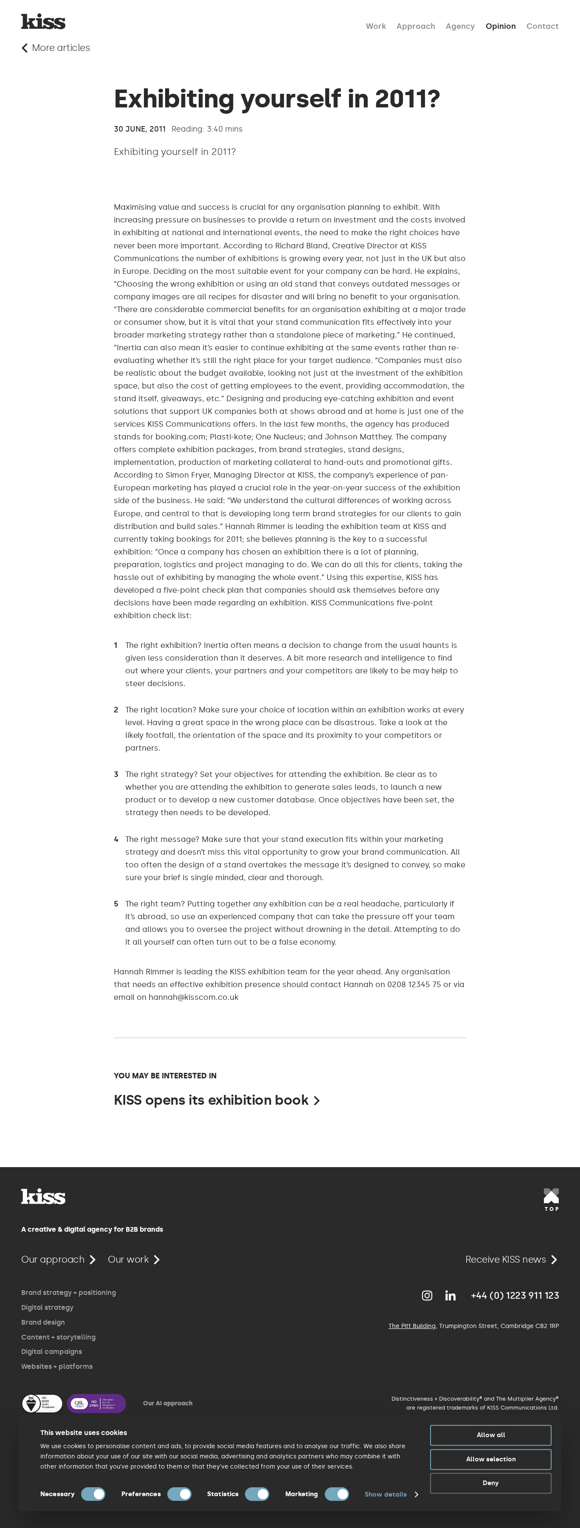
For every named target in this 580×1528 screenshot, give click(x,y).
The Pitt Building (412, 1326)
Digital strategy (47, 1307)
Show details (386, 1494)
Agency (460, 25)
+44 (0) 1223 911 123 (515, 1295)
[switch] (179, 1494)
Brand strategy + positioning (68, 1293)
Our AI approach (167, 1403)
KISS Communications (43, 21)
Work (376, 25)
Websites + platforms (57, 1366)
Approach (416, 25)
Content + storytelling (58, 1337)
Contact (543, 25)
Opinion (501, 25)
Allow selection (491, 1459)
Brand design (43, 1322)
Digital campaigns (51, 1352)
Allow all (491, 1435)
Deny (491, 1483)
